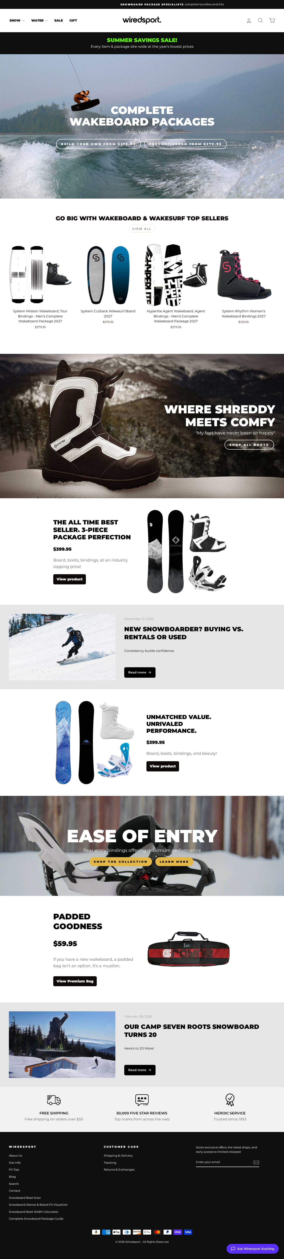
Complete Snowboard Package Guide (36, 1218)
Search (14, 1183)
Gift (73, 20)
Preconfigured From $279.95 (185, 144)
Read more (137, 672)
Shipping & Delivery (118, 1155)
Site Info (15, 1162)
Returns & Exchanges (119, 1169)
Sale (58, 20)
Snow (15, 20)
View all (142, 228)
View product (70, 579)
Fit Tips (14, 1169)
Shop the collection (120, 861)
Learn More (174, 861)
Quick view (40, 301)
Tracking (110, 1162)
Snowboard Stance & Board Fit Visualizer (38, 1204)
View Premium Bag (75, 981)
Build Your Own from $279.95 (98, 144)
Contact (14, 1190)
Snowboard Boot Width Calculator (33, 1211)
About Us (15, 1155)
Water (37, 20)
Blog (12, 1176)
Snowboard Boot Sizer (25, 1197)
